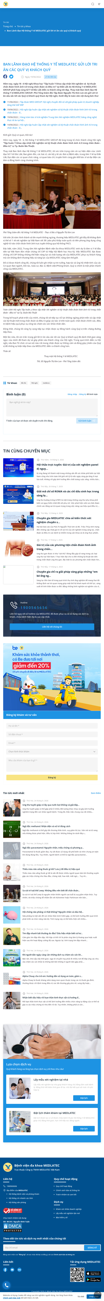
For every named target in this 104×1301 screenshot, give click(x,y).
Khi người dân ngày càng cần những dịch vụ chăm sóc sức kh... (52, 954)
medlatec (46, 383)
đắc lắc (23, 383)
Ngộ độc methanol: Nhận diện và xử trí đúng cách (46, 826)
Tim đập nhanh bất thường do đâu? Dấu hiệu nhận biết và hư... (52, 933)
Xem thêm (96, 793)
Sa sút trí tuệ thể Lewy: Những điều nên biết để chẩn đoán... (51, 890)
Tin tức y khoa (24, 26)
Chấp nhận (94, 1296)
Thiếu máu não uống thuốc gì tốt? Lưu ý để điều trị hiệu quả (51, 869)
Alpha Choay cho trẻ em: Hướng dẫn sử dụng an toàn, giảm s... (52, 976)
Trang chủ (8, 26)
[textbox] (52, 751)
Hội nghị (34, 383)
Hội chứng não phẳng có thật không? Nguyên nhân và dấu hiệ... (52, 912)
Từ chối (81, 1296)
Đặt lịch (84, 1098)
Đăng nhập (73, 394)
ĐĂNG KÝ (92, 1247)
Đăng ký (82, 394)
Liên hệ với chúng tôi (52, 626)
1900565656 (12, 1186)
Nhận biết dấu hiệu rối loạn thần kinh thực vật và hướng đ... (51, 997)
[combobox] (52, 751)
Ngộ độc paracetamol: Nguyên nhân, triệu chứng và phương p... (53, 847)
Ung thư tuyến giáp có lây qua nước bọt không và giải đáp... (50, 804)
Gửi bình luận (84, 420)
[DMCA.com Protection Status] (12, 1227)
